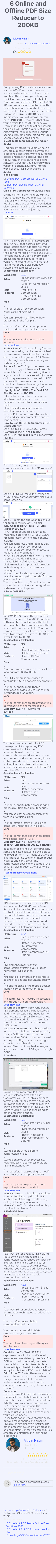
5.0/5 (23, 274)
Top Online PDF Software (36, 43)
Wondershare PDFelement (21, 872)
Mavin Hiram (21, 38)
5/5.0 (23, 1120)
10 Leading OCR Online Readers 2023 (28, 1535)
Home (7, 1510)
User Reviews (11, 345)
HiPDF (9, 212)
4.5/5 (23, 934)
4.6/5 (23, 1284)
